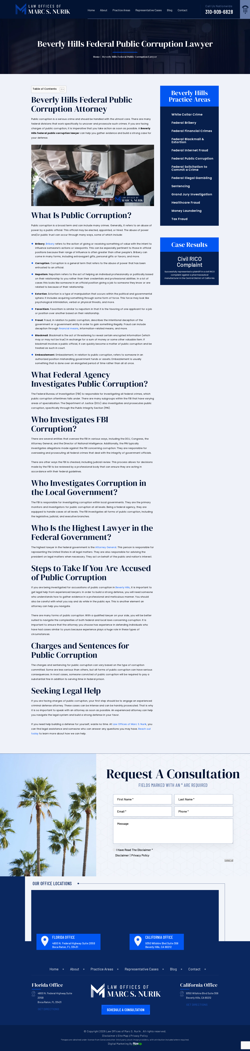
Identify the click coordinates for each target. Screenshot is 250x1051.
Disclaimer (122, 855)
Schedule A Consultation (126, 1009)
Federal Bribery (183, 122)
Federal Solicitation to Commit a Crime (189, 168)
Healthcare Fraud (185, 202)
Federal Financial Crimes (191, 130)
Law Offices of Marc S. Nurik (129, 724)
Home (91, 10)
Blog (169, 10)
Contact (182, 10)
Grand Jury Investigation (191, 194)
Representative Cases (148, 10)
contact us (229, 860)
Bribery (50, 243)
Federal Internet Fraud (189, 150)
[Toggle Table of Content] (61, 89)
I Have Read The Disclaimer (134, 849)
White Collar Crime (186, 114)
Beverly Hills (122, 587)
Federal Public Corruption (192, 158)
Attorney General (105, 547)
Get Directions (48, 1009)
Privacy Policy (140, 855)
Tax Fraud (179, 219)
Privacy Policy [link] (139, 1035)
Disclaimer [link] (108, 1035)
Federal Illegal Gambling (191, 177)
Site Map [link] (123, 1035)
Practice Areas (121, 10)
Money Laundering (186, 210)
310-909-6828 (219, 11)
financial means (69, 328)
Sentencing (180, 186)
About (103, 10)
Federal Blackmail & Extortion (187, 141)
